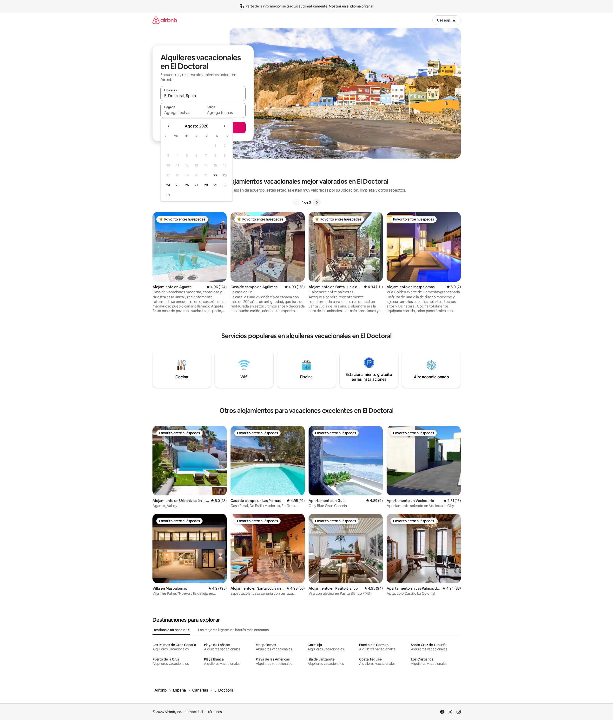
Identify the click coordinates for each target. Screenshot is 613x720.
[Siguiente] (317, 202)
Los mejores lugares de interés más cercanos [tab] (233, 630)
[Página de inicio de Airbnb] (164, 20)
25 (177, 185)
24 (168, 185)
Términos (214, 712)
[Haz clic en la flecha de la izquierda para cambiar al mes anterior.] (168, 126)
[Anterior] (296, 202)
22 (215, 175)
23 (225, 175)
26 (187, 185)
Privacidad (194, 712)
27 (196, 185)
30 (225, 185)
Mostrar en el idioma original (351, 6)
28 (206, 185)
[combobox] (203, 96)
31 (168, 195)
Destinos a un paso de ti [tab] (171, 630)
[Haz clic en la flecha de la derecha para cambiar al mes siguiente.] (224, 126)
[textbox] (181, 112)
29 (215, 185)
